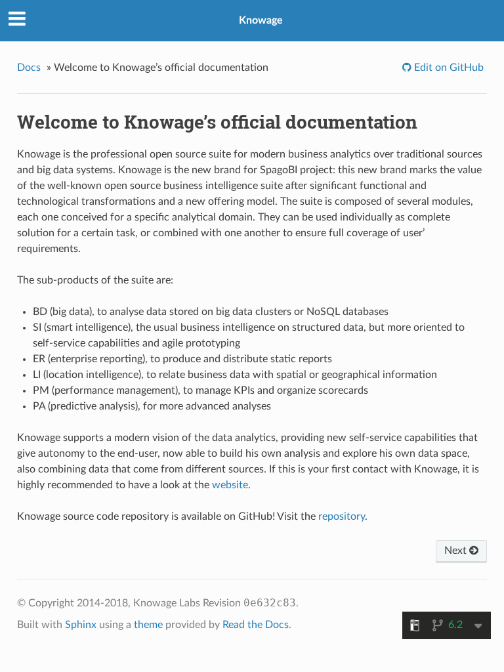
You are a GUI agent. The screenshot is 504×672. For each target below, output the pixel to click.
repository (341, 516)
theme (148, 625)
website (230, 485)
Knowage (261, 20)
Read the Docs (255, 625)
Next (456, 550)
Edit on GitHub (447, 67)
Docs (29, 67)
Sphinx (80, 625)
